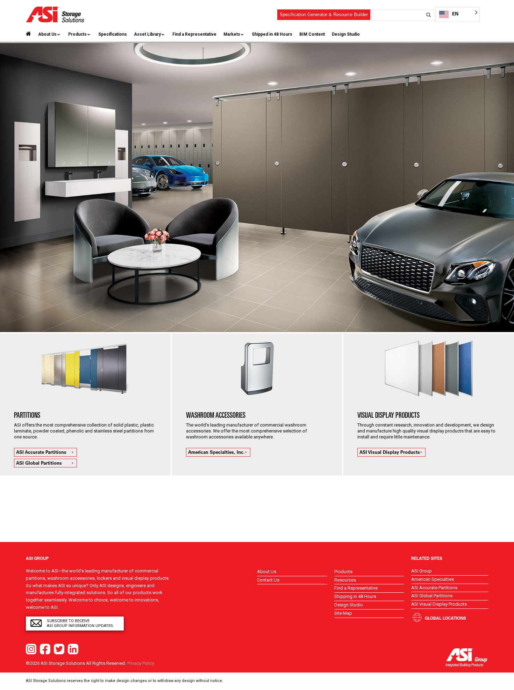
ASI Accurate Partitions (41, 452)
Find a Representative (194, 34)
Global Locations (445, 618)
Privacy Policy (140, 663)
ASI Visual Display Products (389, 452)
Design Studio (346, 34)
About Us (47, 34)
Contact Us (268, 580)
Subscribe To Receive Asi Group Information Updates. (80, 623)
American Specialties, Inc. (216, 452)
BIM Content (312, 34)
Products (77, 34)
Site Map (343, 613)
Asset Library (147, 34)
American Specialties (432, 579)
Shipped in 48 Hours (272, 34)
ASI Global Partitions (39, 463)
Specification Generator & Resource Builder (324, 14)
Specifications (112, 34)
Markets (231, 34)
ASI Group (421, 570)
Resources (345, 580)
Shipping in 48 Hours (355, 596)
